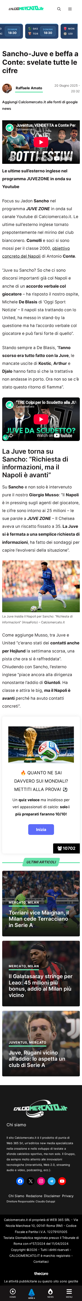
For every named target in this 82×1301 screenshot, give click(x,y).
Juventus (18, 1042)
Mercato (17, 902)
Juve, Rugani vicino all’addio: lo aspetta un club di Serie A (37, 1058)
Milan (33, 902)
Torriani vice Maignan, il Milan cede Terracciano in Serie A (39, 919)
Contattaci (41, 1261)
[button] (59, 9)
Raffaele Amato (29, 88)
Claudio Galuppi (45, 1201)
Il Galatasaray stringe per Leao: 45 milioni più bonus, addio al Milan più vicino (41, 985)
